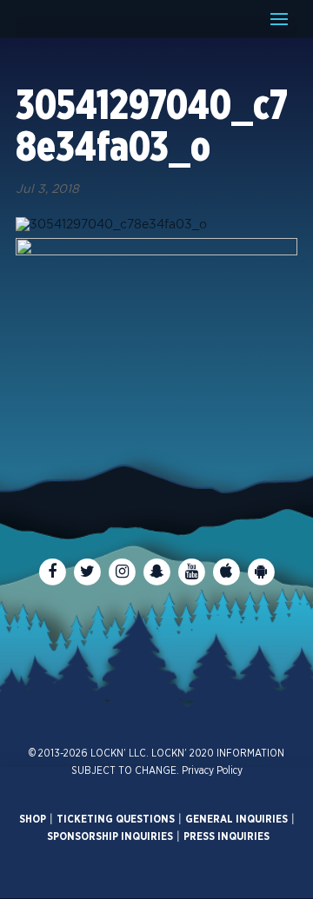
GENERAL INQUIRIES (236, 819)
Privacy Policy (212, 770)
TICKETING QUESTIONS (116, 819)
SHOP (32, 819)
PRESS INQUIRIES (226, 836)
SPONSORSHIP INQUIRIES (110, 836)
